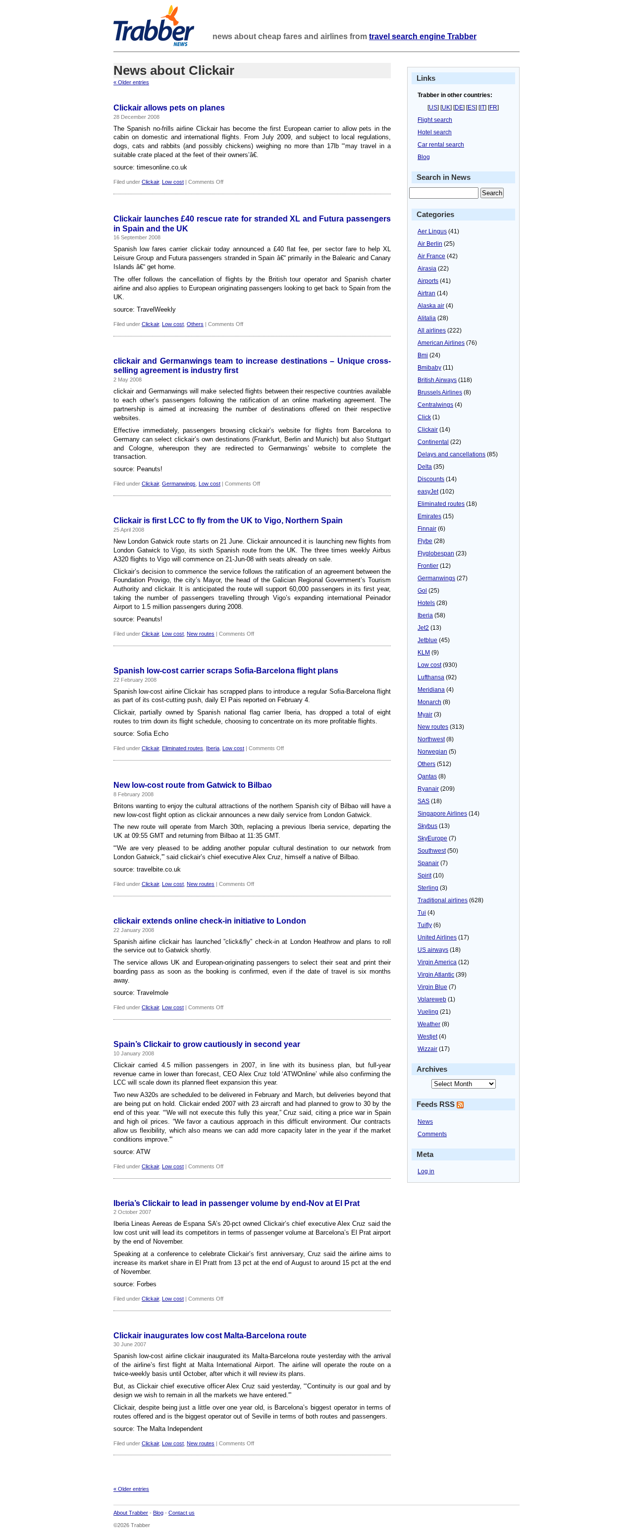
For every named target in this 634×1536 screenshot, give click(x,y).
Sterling (428, 887)
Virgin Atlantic (436, 974)
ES (472, 107)
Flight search (435, 119)
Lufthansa (431, 677)
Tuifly (425, 925)
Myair (425, 714)
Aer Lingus (432, 231)
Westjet (427, 1036)
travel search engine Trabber (422, 36)
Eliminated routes (182, 748)
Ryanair (428, 788)
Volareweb (432, 999)
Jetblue (427, 640)
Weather (429, 1024)
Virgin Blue (432, 987)
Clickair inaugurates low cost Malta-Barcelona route (210, 1335)
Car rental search (441, 144)
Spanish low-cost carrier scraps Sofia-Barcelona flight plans (225, 670)
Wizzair (427, 1048)
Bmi (423, 355)
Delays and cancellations (451, 454)
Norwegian (432, 751)
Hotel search (435, 132)
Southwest (432, 850)
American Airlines (441, 342)
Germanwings (179, 484)
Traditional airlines (443, 900)
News (425, 1121)
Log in (426, 1171)
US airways (433, 949)
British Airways (437, 380)
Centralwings (435, 404)
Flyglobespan (436, 553)
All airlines (432, 330)
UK (446, 107)
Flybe (425, 541)
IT (482, 107)
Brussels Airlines (440, 392)
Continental (433, 442)
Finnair (427, 528)
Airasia (427, 268)
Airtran (426, 293)
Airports (428, 280)
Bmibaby (429, 367)
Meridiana (431, 689)
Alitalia (427, 318)
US (433, 107)
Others (195, 324)
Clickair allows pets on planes (169, 108)
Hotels (426, 603)
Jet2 (423, 627)
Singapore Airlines (442, 813)
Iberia (212, 748)
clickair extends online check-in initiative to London (209, 921)
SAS (423, 801)
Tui (422, 912)
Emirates (429, 516)
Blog (424, 157)
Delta (425, 466)
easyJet (428, 491)
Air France (431, 256)
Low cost (173, 182)
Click (424, 417)
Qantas (427, 776)
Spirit (424, 875)
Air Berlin (430, 243)
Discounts (431, 479)
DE (459, 107)
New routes (200, 634)
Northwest (431, 739)
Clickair (150, 182)
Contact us (181, 1513)
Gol (422, 590)
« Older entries (131, 82)
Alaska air (431, 305)
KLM (424, 652)
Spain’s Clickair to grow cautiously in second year (206, 1044)
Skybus (427, 826)
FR (493, 107)
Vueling (428, 1011)
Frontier (428, 565)
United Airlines (437, 937)
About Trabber (130, 1513)
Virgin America (437, 962)
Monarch (429, 702)
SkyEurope (432, 838)
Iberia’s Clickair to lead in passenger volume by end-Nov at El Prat (236, 1203)
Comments (432, 1134)
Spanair (428, 863)
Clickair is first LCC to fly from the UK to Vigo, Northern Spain (228, 520)
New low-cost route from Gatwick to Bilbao (192, 785)
